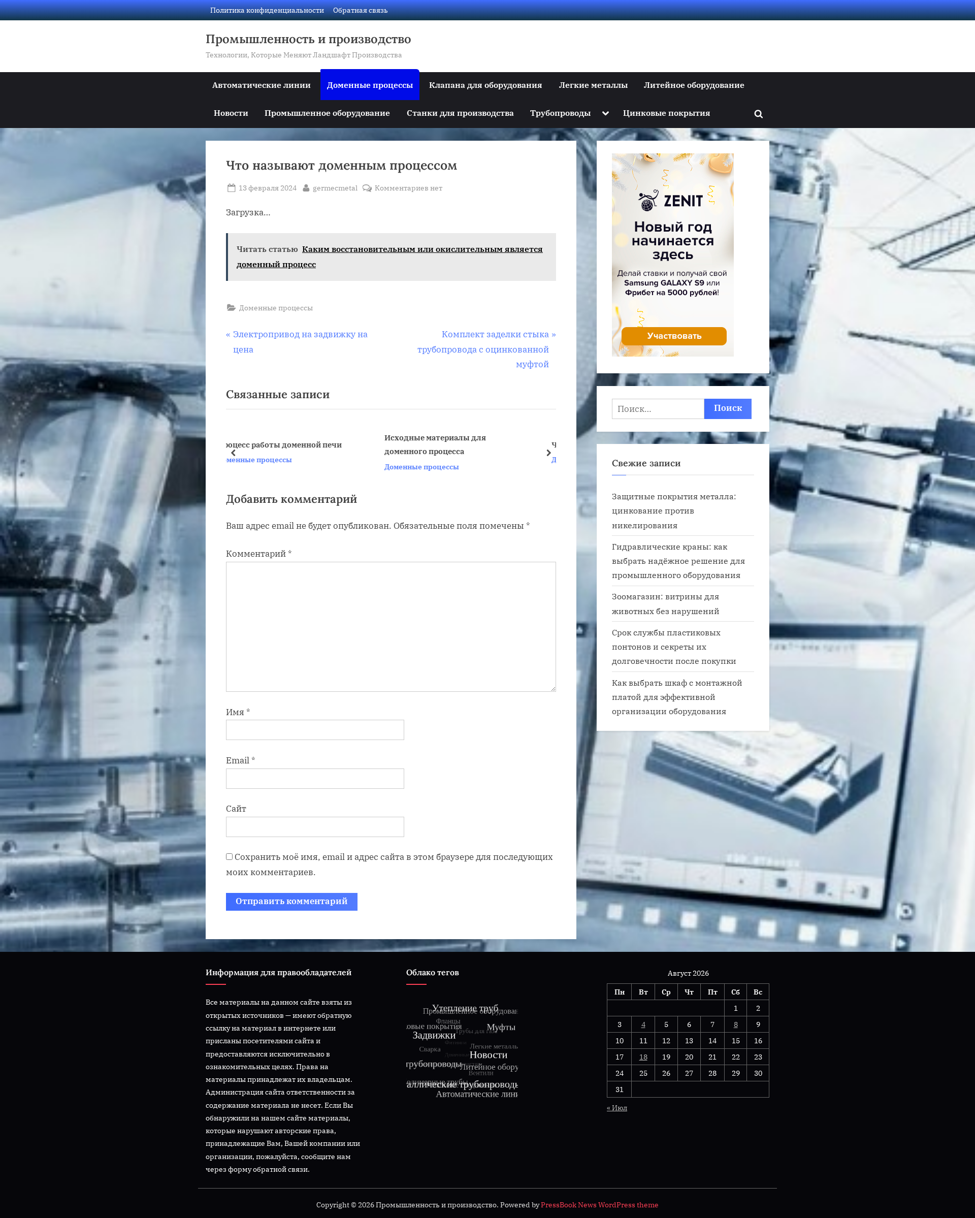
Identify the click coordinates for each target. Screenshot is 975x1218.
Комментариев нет (408, 188)
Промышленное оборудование (327, 112)
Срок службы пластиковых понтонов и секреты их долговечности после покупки (674, 646)
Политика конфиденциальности (267, 10)
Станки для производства (460, 112)
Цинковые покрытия (666, 112)
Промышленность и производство (308, 39)
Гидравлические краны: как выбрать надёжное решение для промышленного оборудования (678, 561)
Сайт (236, 808)
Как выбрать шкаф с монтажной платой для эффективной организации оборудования (677, 697)
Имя (238, 712)
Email (240, 760)
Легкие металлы (593, 84)
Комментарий (259, 553)
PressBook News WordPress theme (600, 1204)
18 (643, 1057)
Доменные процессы (370, 84)
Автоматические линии (261, 84)
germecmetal (335, 187)
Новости (231, 112)
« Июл (617, 1107)
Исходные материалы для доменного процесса (295, 444)
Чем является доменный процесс (476, 444)
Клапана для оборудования (485, 84)
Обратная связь (360, 10)
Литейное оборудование (694, 84)
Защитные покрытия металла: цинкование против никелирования (674, 510)
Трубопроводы (560, 112)
